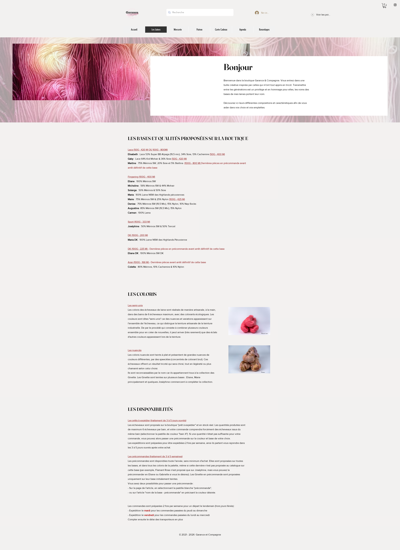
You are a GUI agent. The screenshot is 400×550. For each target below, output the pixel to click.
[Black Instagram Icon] (395, 5)
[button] (384, 5)
